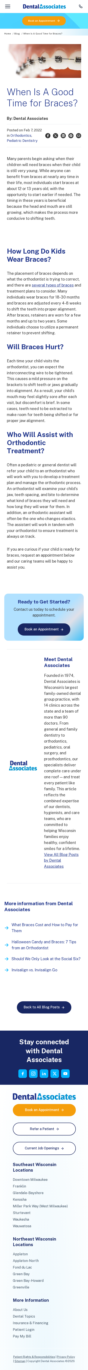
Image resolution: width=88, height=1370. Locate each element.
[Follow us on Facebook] (22, 1073)
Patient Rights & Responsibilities (34, 1356)
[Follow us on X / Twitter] (54, 1073)
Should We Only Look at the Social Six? (46, 959)
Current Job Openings (42, 1148)
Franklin (19, 1186)
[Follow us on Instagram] (33, 1073)
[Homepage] (44, 6)
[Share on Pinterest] (70, 135)
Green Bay (21, 1274)
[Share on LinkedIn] (63, 135)
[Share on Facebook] (47, 135)
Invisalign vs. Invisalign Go (34, 970)
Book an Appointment (41, 20)
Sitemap (20, 1361)
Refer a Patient (42, 1129)
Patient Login (23, 1330)
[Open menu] (7, 6)
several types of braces (53, 285)
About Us (20, 1310)
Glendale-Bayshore (28, 1193)
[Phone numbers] (81, 6)
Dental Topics (24, 1316)
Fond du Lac (22, 1267)
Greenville (21, 1287)
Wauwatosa (22, 1226)
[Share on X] (55, 135)
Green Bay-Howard (28, 1281)
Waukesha (21, 1219)
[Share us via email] (78, 135)
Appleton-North (26, 1261)
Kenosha (19, 1200)
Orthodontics (20, 136)
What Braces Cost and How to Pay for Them (45, 928)
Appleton (20, 1254)
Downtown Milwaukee (30, 1180)
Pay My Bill (22, 1336)
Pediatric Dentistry (22, 141)
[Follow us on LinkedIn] (44, 1073)
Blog (17, 33)
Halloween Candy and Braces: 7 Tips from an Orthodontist (44, 945)
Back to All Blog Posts (42, 1007)
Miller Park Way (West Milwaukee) (40, 1206)
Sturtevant (22, 1213)
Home (7, 33)
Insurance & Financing (30, 1323)
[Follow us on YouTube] (65, 1073)
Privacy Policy (66, 1356)
